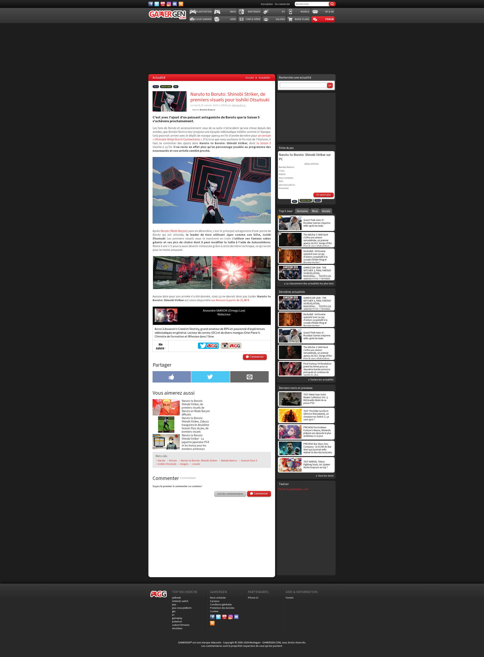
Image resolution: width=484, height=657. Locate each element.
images (184, 464)
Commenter (257, 356)
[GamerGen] (167, 15)
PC (283, 11)
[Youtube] (163, 4)
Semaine (302, 211)
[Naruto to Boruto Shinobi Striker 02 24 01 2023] (182, 288)
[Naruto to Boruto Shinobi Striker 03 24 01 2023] (212, 222)
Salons (280, 19)
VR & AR (329, 11)
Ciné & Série (253, 19)
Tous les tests (326, 475)
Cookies (214, 611)
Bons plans (302, 19)
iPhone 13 (253, 597)
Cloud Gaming (203, 19)
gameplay (177, 618)
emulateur (177, 628)
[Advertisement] (241, 422)
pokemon (177, 621)
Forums (289, 597)
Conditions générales (221, 604)
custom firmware (180, 625)
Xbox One (166, 86)
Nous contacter (218, 597)
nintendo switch (180, 601)
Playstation (204, 11)
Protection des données (222, 608)
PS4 (156, 86)
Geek (233, 19)
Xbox (233, 11)
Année (326, 211)
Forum (329, 19)
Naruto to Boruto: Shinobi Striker (199, 460)
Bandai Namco (229, 460)
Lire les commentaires (230, 493)
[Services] (181, 4)
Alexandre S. (239, 105)
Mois (315, 211)
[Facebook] (150, 4)
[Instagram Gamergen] (231, 348)
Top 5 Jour (285, 211)
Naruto (161, 460)
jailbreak (176, 597)
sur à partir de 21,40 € (230, 300)
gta (173, 611)
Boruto (173, 460)
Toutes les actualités (322, 379)
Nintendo (254, 11)
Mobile (305, 11)
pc (173, 614)
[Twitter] (156, 4)
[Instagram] (169, 4)
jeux (174, 604)
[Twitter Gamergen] (208, 348)
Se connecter (282, 4)
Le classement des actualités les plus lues (310, 283)
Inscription (267, 4)
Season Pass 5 (249, 460)
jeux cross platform (182, 608)
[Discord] (175, 4)
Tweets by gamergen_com (293, 489)
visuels (196, 464)
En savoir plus (323, 194)
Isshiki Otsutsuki (167, 464)
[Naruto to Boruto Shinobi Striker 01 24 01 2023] (241, 288)
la (264, 143)
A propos (214, 601)
